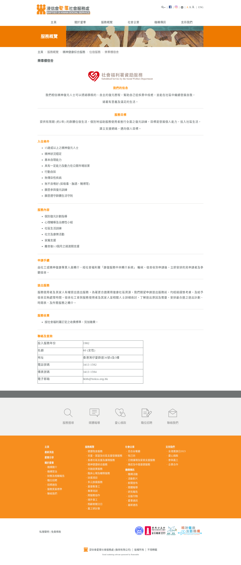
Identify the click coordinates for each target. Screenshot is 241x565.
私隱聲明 (44, 531)
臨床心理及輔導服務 (99, 473)
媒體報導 (94, 422)
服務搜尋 (68, 422)
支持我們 (186, 22)
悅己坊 (131, 455)
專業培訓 (93, 491)
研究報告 (133, 492)
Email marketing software (111, 554)
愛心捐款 (120, 422)
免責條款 (56, 531)
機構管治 (52, 471)
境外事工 (93, 499)
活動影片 (133, 478)
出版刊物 (133, 496)
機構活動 (133, 474)
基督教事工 (94, 486)
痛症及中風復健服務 (139, 464)
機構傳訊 (160, 22)
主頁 (53, 22)
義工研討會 (94, 508)
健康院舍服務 (95, 451)
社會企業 (133, 22)
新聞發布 (133, 483)
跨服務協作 (94, 495)
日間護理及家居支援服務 (141, 460)
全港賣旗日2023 (177, 451)
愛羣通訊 (133, 500)
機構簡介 (52, 467)
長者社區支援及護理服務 (101, 460)
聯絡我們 (172, 422)
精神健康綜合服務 (74, 52)
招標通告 (52, 484)
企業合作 (173, 464)
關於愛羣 (80, 22)
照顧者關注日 (95, 504)
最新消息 (49, 452)
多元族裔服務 (95, 482)
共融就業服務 (95, 469)
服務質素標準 (54, 489)
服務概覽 (107, 22)
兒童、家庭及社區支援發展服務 (105, 455)
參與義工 (173, 460)
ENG (200, 7)
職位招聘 (146, 422)
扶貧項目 (93, 477)
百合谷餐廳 (134, 451)
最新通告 (133, 505)
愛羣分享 (49, 457)
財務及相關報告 (56, 476)
